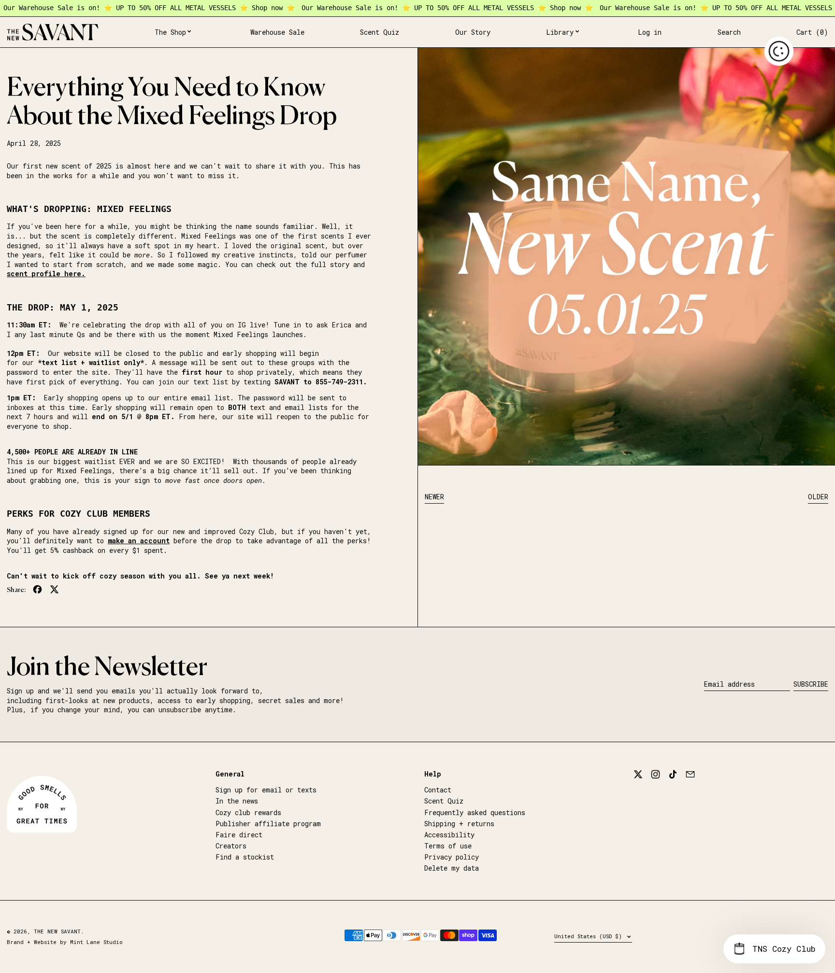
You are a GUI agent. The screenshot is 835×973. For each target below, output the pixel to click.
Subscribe (810, 684)
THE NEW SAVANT (57, 931)
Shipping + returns (459, 823)
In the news (237, 800)
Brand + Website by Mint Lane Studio (65, 941)
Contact (437, 789)
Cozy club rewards (248, 812)
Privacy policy (451, 856)
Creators (231, 845)
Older (818, 496)
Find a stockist (245, 856)
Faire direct (239, 834)
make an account (139, 540)
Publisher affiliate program (268, 823)
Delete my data (451, 868)
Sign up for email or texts (266, 789)
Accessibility (449, 834)
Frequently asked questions (474, 812)
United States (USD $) (589, 936)
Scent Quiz (443, 800)
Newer (434, 496)
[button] (729, 32)
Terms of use (448, 845)
